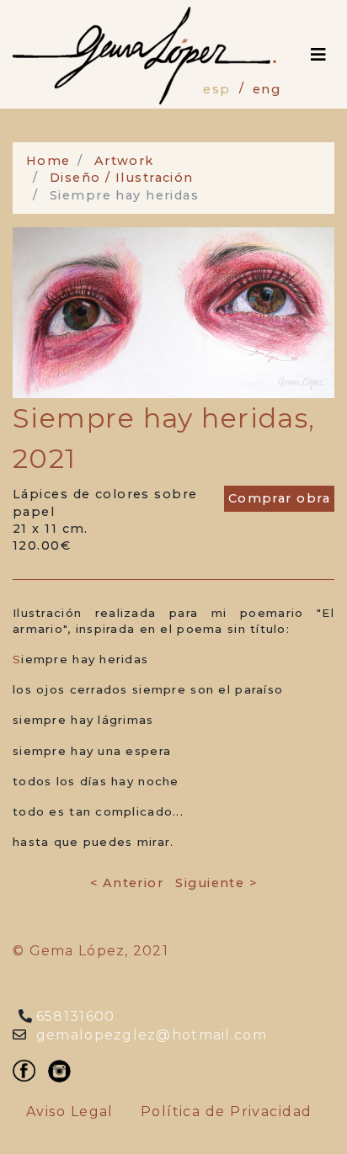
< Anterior (126, 883)
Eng (266, 89)
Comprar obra (279, 498)
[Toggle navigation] (318, 54)
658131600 (73, 1016)
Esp (216, 89)
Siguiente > (216, 883)
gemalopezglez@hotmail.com (149, 1035)
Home (48, 160)
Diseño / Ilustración (122, 177)
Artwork (124, 160)
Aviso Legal (70, 1111)
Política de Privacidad (226, 1111)
